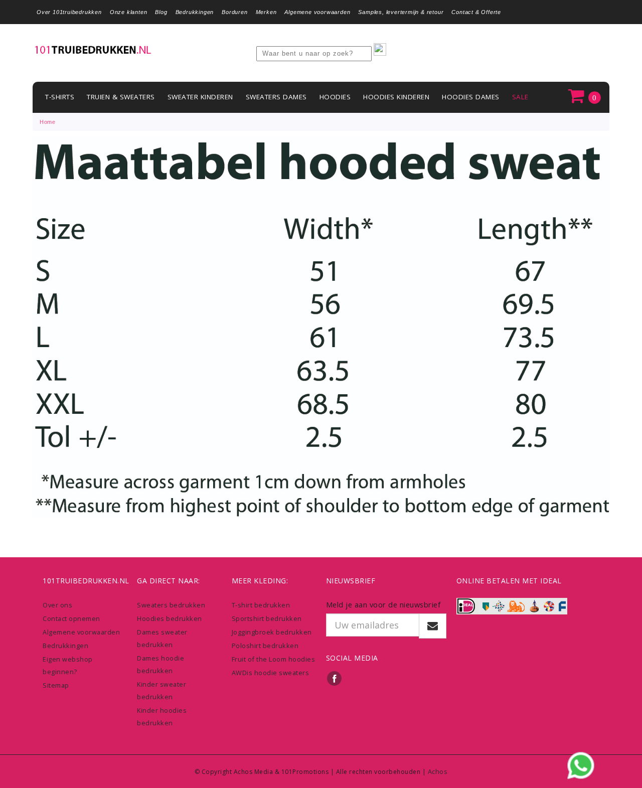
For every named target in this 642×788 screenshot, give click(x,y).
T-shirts (59, 96)
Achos (438, 771)
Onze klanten (128, 12)
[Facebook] (334, 678)
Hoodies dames (471, 96)
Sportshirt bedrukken (267, 618)
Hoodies (335, 96)
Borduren (234, 12)
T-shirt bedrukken (261, 604)
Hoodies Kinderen (396, 96)
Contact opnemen (71, 618)
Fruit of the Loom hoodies (273, 659)
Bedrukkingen (195, 12)
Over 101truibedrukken (69, 12)
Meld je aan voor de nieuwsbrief (383, 604)
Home (47, 122)
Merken (266, 12)
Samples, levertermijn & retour (400, 12)
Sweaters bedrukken (171, 604)
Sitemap (56, 685)
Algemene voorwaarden (317, 12)
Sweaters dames (276, 96)
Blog (161, 12)
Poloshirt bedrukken (265, 645)
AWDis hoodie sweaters (270, 672)
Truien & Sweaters (121, 96)
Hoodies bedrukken (169, 618)
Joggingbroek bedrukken (272, 632)
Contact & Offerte (476, 12)
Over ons (57, 604)
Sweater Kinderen (200, 96)
